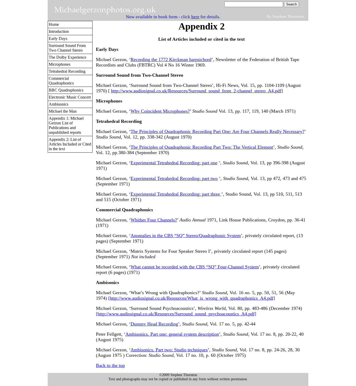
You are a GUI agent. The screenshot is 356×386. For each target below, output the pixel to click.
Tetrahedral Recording (67, 71)
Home (54, 24)
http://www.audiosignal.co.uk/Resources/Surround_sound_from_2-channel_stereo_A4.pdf (196, 90)
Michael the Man (63, 111)
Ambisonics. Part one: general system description (172, 334)
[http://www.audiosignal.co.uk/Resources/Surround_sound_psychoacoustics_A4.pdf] (176, 313)
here (195, 16)
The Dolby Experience (67, 57)
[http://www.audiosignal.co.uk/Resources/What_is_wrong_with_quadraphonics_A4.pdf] (191, 298)
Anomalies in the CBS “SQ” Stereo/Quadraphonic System (186, 235)
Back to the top (110, 365)
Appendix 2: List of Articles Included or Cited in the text (70, 144)
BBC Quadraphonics (66, 90)
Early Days (58, 38)
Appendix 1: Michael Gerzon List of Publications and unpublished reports (66, 125)
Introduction (59, 31)
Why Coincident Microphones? (160, 111)
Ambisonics (58, 104)
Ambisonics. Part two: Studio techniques (169, 349)
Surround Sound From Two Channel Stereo (67, 47)
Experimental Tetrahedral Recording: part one (174, 162)
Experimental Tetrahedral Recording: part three (176, 194)
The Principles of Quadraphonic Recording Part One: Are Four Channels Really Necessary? (217, 131)
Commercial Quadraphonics (61, 80)
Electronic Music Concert (70, 97)
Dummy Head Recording (154, 324)
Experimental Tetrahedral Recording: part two (174, 178)
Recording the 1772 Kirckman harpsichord (171, 59)
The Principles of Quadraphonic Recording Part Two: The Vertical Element (202, 147)
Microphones (59, 64)
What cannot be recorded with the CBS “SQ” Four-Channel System (195, 266)
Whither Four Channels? (154, 219)
